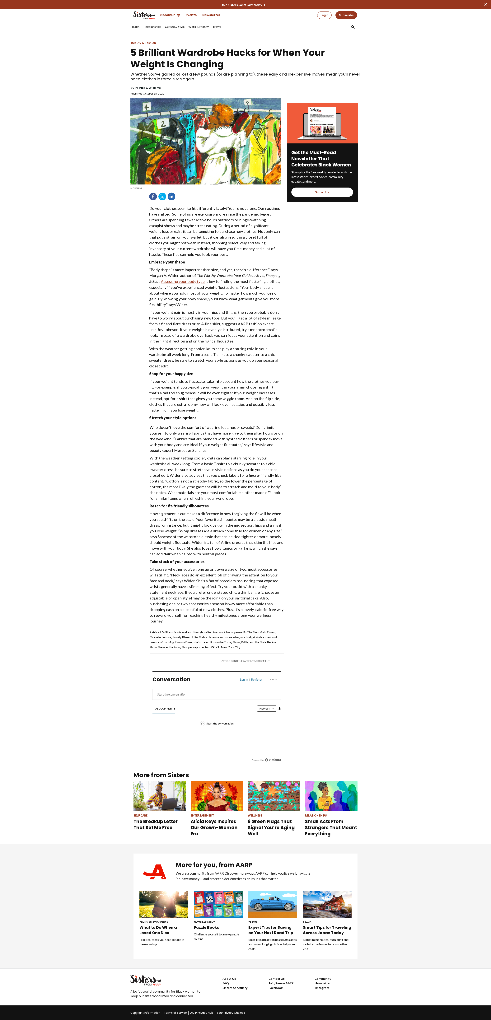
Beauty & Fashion (143, 42)
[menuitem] (135, 28)
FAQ (225, 983)
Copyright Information (145, 1013)
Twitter (162, 196)
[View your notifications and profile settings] (279, 709)
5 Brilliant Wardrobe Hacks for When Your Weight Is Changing (227, 58)
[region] (216, 720)
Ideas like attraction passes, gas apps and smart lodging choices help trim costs (272, 944)
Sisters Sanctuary (235, 988)
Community (170, 15)
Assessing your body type (183, 281)
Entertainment (204, 922)
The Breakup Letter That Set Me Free (155, 824)
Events (191, 15)
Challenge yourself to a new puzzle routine (216, 936)
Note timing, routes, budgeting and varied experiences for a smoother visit (325, 944)
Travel (253, 922)
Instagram (322, 988)
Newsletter (211, 15)
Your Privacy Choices (231, 1013)
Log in (244, 679)
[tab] (165, 708)
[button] (352, 27)
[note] (205, 188)
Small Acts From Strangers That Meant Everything (331, 827)
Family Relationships (153, 922)
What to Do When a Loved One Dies (158, 930)
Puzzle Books (206, 927)
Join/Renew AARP (281, 983)
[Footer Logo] (168, 980)
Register (256, 679)
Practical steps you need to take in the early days (161, 942)
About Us (229, 978)
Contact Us (277, 978)
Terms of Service (175, 1013)
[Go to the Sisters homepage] (140, 15)
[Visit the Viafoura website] (273, 760)
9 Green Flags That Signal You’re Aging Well (271, 827)
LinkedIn (171, 196)
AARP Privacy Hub (201, 1013)
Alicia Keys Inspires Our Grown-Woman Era (214, 827)
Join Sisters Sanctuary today (242, 5)
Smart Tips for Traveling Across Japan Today (327, 930)
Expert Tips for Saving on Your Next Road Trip (270, 930)
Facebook (153, 196)
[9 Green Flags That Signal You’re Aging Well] (274, 796)
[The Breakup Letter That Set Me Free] (159, 796)
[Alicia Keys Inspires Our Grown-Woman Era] (217, 796)
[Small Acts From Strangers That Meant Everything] (331, 796)
